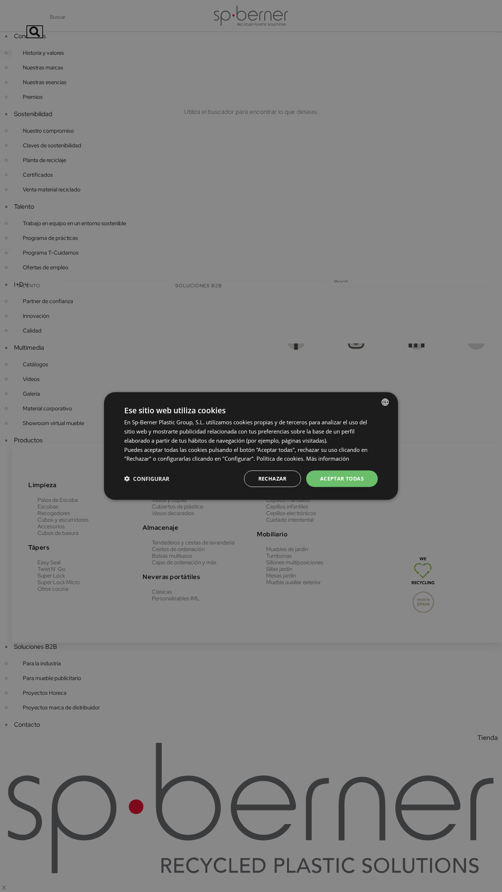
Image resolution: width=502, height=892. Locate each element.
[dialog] (251, 446)
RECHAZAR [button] (272, 478)
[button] (146, 478)
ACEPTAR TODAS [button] (342, 478)
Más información (327, 458)
